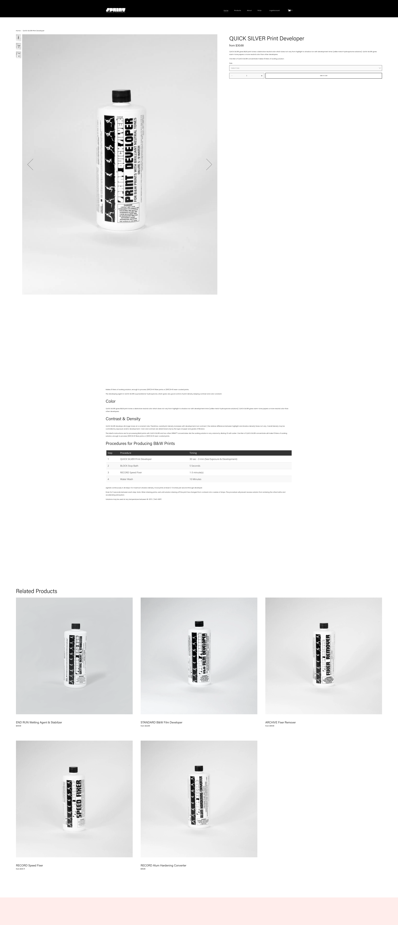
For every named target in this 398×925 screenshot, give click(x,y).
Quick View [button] (74, 656)
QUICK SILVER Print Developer (33, 31)
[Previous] (33, 164)
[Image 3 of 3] (18, 55)
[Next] (206, 164)
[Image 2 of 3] (18, 46)
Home (226, 10)
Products (237, 10)
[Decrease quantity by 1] (232, 76)
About (249, 10)
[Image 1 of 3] (18, 38)
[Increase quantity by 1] (262, 76)
